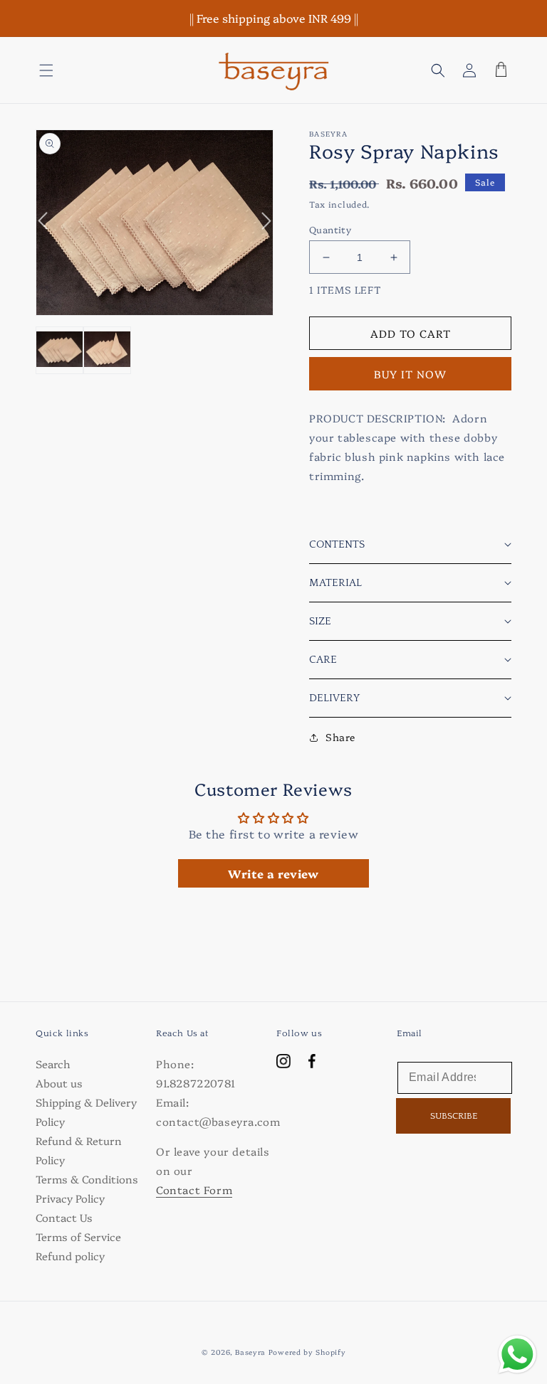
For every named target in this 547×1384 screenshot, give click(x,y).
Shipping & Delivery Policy (86, 1112)
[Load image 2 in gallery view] (107, 350)
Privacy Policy (70, 1198)
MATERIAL (335, 583)
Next (259, 230)
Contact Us (64, 1217)
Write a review (273, 873)
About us (59, 1082)
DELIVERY (334, 698)
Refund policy (70, 1255)
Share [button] (340, 737)
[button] (46, 70)
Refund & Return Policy (79, 1150)
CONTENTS (337, 544)
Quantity (330, 229)
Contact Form (194, 1189)
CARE (323, 660)
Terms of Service (78, 1236)
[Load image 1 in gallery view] (59, 350)
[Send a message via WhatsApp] (517, 1354)
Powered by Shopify (307, 1352)
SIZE (320, 621)
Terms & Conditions (87, 1178)
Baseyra (250, 1352)
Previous (50, 212)
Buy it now (410, 373)
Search (53, 1063)
